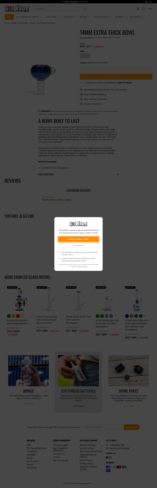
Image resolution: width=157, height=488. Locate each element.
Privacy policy (82, 267)
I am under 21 (78, 245)
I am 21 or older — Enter (78, 239)
